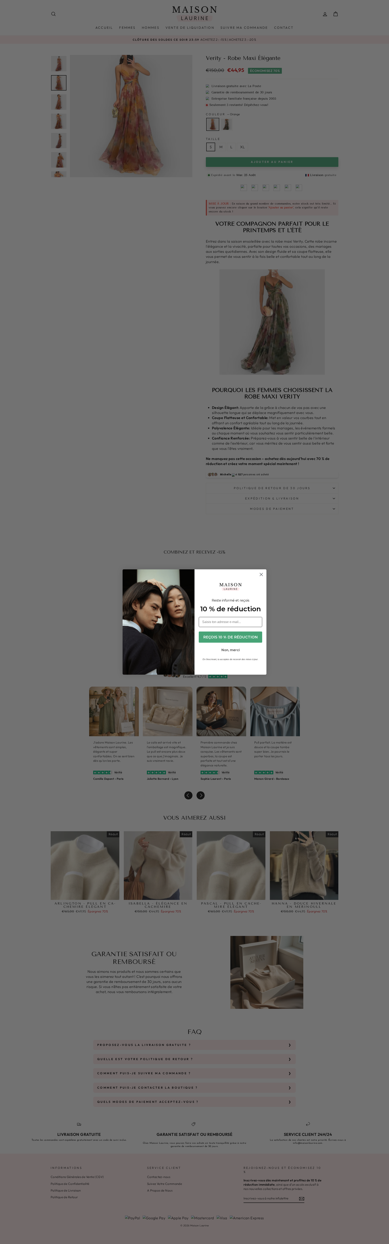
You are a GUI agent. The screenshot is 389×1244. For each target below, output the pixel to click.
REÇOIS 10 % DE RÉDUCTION (230, 637)
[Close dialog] (261, 574)
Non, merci (230, 650)
